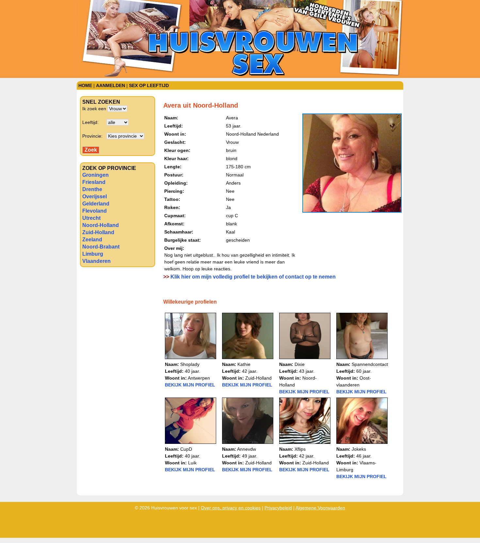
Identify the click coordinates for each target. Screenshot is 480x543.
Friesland (93, 182)
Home (85, 85)
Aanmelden (110, 85)
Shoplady (190, 364)
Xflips (300, 449)
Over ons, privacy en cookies (231, 507)
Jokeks (359, 449)
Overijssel (94, 196)
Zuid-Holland (98, 232)
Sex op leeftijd (149, 85)
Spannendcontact (370, 364)
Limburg (92, 254)
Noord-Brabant (101, 246)
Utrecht (91, 218)
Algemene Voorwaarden (320, 507)
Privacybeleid (278, 507)
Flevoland (94, 211)
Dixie (300, 364)
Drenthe (92, 189)
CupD (186, 449)
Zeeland (92, 239)
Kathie (243, 364)
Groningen (95, 175)
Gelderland (95, 203)
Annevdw (246, 449)
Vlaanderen (96, 261)
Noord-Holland (100, 225)
